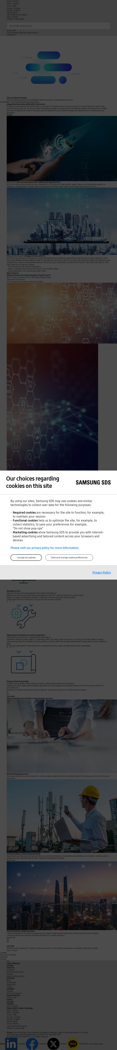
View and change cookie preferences (69, 557)
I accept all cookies (26, 557)
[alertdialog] (58, 525)
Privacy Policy (101, 572)
